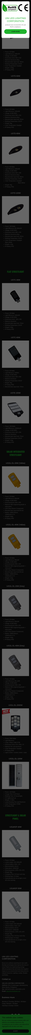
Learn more (15, 31)
